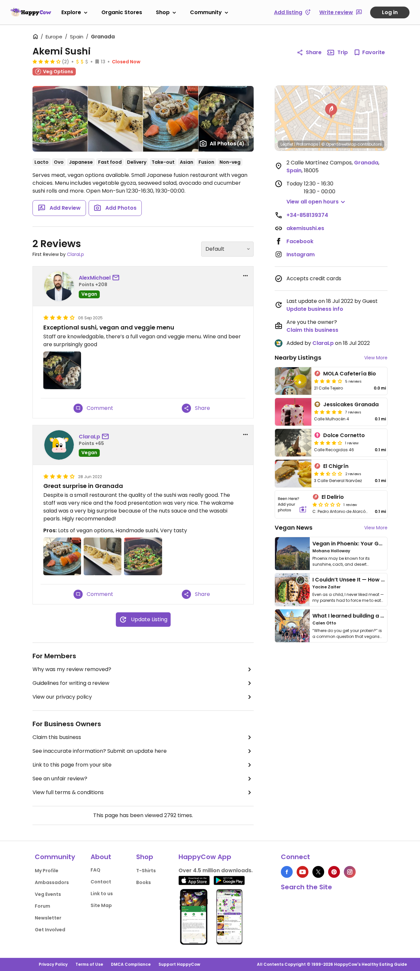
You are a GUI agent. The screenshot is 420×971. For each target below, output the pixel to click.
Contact (101, 881)
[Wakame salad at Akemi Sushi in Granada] (60, 119)
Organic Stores (121, 12)
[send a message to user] (117, 278)
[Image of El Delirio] (292, 504)
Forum (42, 906)
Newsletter (48, 918)
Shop (163, 12)
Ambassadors (52, 882)
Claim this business (56, 737)
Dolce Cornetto (344, 435)
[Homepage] (30, 12)
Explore (71, 12)
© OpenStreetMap (338, 144)
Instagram (300, 254)
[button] (331, 110)
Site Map (101, 905)
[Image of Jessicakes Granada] (293, 412)
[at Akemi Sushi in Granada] (226, 119)
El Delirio (333, 497)
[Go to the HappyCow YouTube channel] (302, 872)
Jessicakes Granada (351, 404)
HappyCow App (204, 856)
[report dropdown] (245, 276)
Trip (342, 52)
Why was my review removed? (71, 669)
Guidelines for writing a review (70, 683)
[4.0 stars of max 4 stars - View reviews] (46, 61)
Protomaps (307, 144)
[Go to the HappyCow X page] (318, 872)
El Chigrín (335, 466)
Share (314, 52)
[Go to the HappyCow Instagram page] (350, 872)
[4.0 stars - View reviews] (328, 443)
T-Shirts (146, 870)
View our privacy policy (62, 697)
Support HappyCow (179, 964)
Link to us (102, 893)
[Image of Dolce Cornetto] (293, 442)
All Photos (227, 143)
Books (143, 882)
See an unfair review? (59, 778)
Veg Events (48, 894)
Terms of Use (89, 964)
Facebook (299, 241)
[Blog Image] (292, 553)
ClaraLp (75, 254)
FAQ (95, 870)
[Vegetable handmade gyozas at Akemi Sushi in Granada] (115, 119)
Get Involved (50, 929)
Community (206, 12)
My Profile (46, 870)
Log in (390, 12)
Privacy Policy (53, 964)
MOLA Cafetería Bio (349, 373)
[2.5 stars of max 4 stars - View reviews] (328, 473)
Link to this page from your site (72, 765)
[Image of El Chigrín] (293, 473)
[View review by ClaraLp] (59, 445)
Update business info (314, 309)
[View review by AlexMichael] (59, 286)
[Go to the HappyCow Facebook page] (287, 872)
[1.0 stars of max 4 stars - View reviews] (326, 504)
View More (376, 357)
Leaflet (287, 144)
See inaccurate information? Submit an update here (99, 751)
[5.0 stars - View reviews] (328, 412)
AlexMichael (95, 278)
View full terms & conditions (68, 792)
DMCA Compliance (131, 964)
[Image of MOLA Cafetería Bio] (293, 381)
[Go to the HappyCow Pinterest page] (334, 872)
